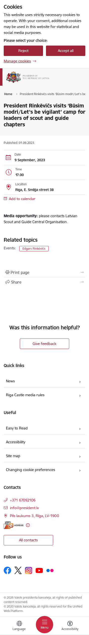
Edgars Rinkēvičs (33, 248)
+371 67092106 (23, 500)
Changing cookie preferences (30, 469)
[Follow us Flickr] (50, 570)
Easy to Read (17, 428)
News (10, 381)
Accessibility (15, 442)
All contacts (28, 540)
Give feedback (44, 343)
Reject (23, 50)
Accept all (65, 50)
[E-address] (13, 525)
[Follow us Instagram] (28, 570)
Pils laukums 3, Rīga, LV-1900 (34, 515)
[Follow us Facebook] (7, 570)
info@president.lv (24, 507)
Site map (13, 455)
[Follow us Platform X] (18, 570)
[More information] (28, 525)
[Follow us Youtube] (39, 570)
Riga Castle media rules (25, 395)
